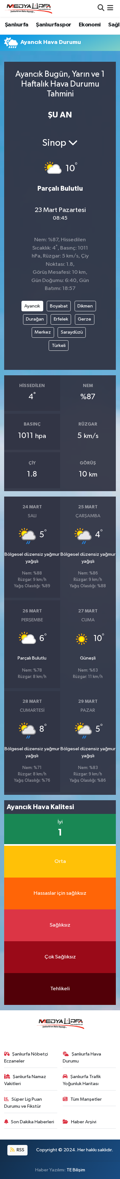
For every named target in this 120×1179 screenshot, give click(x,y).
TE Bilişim (76, 1170)
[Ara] (101, 8)
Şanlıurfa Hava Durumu (82, 1057)
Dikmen (85, 306)
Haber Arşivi (83, 1121)
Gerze (84, 319)
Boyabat (59, 306)
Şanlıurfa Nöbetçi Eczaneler (26, 1057)
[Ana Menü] (110, 8)
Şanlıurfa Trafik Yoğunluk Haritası (82, 1080)
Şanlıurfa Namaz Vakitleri (25, 1080)
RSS (20, 1149)
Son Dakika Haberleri (32, 1121)
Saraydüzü (72, 332)
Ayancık (32, 306)
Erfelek (61, 319)
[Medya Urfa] (28, 8)
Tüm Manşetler (86, 1099)
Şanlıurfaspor (53, 25)
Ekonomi (90, 25)
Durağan (35, 319)
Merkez (43, 332)
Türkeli (59, 345)
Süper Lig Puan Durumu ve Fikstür (23, 1103)
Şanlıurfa (16, 25)
